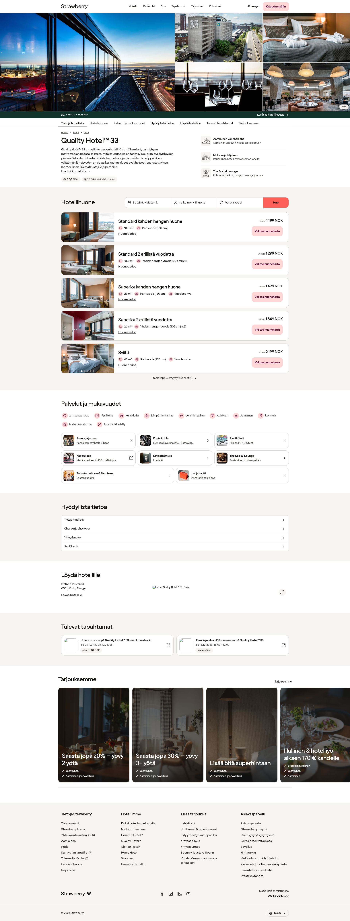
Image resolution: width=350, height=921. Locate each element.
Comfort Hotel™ (132, 835)
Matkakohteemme (133, 829)
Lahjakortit (188, 823)
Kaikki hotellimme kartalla (138, 823)
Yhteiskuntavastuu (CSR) (78, 835)
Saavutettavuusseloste (256, 870)
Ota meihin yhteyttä (254, 829)
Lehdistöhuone (71, 864)
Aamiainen (68, 841)
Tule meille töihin (72, 858)
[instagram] (171, 894)
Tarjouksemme (248, 123)
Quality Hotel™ (131, 841)
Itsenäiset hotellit (133, 864)
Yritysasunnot (190, 847)
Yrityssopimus (190, 841)
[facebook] (162, 894)
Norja (76, 132)
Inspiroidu (68, 870)
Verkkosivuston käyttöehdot (260, 858)
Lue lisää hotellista (73, 171)
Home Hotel (129, 853)
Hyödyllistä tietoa (162, 123)
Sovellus (246, 847)
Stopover (127, 858)
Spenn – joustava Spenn (197, 853)
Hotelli (64, 132)
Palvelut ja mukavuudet (129, 123)
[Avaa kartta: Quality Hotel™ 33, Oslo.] (282, 592)
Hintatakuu (248, 853)
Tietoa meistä (70, 823)
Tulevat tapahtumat (220, 123)
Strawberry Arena (73, 829)
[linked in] (179, 894)
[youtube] (188, 894)
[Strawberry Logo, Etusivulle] (74, 6)
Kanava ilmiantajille (74, 853)
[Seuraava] (108, 227)
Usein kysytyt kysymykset (257, 835)
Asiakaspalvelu (251, 823)
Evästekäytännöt (252, 876)
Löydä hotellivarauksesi (257, 841)
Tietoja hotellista (72, 123)
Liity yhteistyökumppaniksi (199, 835)
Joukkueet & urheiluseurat (199, 829)
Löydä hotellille (190, 123)
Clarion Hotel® (131, 847)
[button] (87, 227)
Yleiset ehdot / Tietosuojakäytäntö (264, 864)
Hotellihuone (99, 123)
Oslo (86, 132)
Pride (64, 847)
